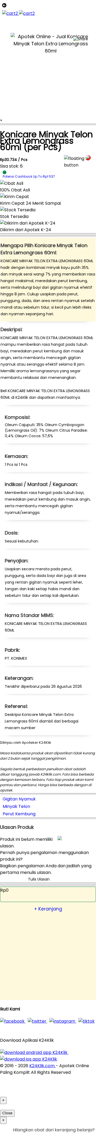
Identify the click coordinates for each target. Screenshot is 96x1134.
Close (7, 1113)
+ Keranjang (48, 909)
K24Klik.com (42, 1066)
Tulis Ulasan (39, 879)
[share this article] (80, 39)
